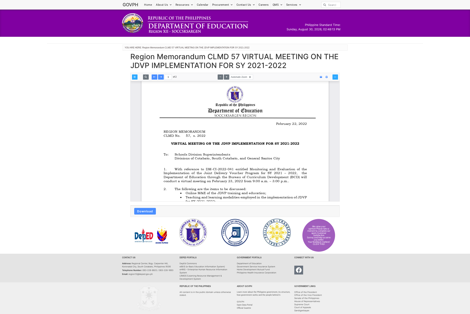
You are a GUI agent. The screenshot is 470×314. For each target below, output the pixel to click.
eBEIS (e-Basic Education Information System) (202, 266)
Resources (182, 4)
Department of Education (249, 263)
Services (291, 4)
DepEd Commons (188, 263)
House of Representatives (307, 301)
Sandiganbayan (301, 310)
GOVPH (130, 4)
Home (148, 4)
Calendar (202, 4)
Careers (263, 4)
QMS (276, 4)
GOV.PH (240, 302)
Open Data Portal (244, 305)
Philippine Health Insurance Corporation (256, 272)
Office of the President (305, 292)
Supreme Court (301, 304)
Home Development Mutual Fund (253, 269)
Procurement (220, 4)
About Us (162, 4)
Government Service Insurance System (256, 266)
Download (145, 211)
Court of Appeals (302, 307)
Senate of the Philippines (306, 298)
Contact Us (243, 4)
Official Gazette (244, 308)
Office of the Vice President (308, 295)
